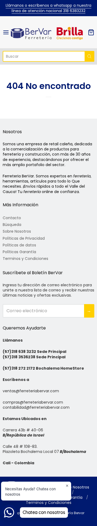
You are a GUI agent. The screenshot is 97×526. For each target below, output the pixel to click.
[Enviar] (89, 56)
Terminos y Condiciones (25, 258)
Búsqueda (12, 224)
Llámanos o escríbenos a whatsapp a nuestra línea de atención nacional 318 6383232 (48, 8)
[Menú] (6, 32)
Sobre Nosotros (17, 231)
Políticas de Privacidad (24, 238)
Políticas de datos (19, 245)
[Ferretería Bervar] (48, 32)
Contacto (12, 218)
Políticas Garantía (19, 252)
